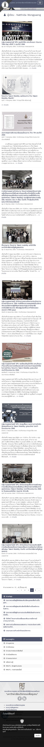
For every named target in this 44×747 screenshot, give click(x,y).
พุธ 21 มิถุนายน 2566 (8, 204)
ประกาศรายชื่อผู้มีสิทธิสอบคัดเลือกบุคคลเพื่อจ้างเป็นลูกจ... (21, 601)
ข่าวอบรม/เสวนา (11, 658)
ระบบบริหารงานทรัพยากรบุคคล (15, 705)
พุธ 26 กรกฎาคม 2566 (9, 46)
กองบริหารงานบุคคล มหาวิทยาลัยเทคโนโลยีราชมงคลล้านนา (18, 3)
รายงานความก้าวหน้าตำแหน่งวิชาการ (17, 630)
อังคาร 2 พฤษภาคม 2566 (9, 431)
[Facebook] (20, 698)
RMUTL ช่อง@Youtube (13, 666)
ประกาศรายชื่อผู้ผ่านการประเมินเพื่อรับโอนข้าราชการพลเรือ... (21, 613)
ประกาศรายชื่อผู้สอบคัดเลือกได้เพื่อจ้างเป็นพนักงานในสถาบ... (21, 607)
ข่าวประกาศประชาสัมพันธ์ (14, 650)
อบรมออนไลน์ (30, 553)
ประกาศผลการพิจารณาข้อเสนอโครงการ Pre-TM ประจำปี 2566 (22, 133)
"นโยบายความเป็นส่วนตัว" (24, 729)
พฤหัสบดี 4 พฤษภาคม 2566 (10, 372)
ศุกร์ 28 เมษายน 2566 (8, 493)
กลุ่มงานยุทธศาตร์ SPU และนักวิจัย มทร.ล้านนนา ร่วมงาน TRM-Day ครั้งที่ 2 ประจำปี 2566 (22, 43)
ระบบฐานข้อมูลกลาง (12, 707)
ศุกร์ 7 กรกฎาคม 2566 (9, 100)
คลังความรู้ (28, 100)
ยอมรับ (38, 735)
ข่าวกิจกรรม (20, 46)
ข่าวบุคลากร (9, 643)
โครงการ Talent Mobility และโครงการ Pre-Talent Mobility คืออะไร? (19, 97)
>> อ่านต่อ (32, 68)
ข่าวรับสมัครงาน (11, 654)
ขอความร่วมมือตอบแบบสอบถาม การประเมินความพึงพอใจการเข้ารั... (21, 625)
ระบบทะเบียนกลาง (11, 710)
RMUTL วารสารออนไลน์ (13, 669)
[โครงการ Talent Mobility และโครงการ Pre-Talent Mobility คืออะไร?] (17, 84)
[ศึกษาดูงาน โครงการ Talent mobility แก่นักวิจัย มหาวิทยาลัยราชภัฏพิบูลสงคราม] (17, 234)
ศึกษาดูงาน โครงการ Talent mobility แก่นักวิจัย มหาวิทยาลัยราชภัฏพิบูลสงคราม (19, 246)
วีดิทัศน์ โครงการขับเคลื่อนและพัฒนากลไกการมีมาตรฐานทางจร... (20, 619)
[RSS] (24, 698)
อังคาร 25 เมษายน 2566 (9, 553)
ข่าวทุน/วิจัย (20, 100)
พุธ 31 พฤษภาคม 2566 (9, 249)
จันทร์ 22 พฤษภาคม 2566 (10, 312)
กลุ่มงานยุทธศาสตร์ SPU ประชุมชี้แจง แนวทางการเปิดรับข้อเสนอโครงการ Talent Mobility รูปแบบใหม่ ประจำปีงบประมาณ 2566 (21, 426)
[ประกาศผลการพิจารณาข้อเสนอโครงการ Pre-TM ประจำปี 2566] (17, 121)
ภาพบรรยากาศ (29, 46)
